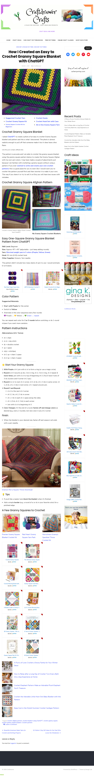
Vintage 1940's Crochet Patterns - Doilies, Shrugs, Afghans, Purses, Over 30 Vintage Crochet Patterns (75, 499)
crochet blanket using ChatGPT (33, 721)
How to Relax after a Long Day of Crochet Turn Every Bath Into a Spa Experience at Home (76, 127)
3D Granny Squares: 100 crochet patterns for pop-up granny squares (12, 631)
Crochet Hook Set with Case (47, 121)
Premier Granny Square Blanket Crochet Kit (11, 535)
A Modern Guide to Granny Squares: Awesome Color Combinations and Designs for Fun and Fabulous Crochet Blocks (12, 607)
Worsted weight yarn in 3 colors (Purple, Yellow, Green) (28, 252)
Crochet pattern (27, 723)
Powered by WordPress (70, 769)
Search (88, 48)
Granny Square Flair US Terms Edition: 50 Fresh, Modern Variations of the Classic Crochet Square (12, 655)
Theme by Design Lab (85, 769)
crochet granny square (51, 721)
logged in (13, 743)
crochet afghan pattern (24, 47)
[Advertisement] (78, 100)
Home (8, 40)
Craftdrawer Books (70, 309)
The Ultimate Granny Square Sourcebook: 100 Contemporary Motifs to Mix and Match (32, 559)
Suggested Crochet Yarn (15, 118)
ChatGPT (11, 137)
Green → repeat (33, 316)
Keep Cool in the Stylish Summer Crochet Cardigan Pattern (36, 708)
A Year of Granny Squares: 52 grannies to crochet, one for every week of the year (32, 631)
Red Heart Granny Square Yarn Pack (29, 535)
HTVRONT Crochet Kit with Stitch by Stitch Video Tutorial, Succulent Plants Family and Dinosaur (75, 356)
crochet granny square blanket (11, 723)
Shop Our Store (82, 40)
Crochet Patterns (40, 47)
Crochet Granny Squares (12, 559)
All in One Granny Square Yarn (48, 125)
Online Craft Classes (66, 40)
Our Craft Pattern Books (33, 40)
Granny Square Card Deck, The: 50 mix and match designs (32, 583)
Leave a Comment (11, 724)
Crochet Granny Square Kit (16, 121)
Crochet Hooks (42, 118)
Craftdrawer (37, 66)
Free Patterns (50, 40)
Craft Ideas (17, 40)
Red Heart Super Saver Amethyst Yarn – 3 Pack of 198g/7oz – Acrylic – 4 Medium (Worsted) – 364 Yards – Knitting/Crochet (12, 287)
